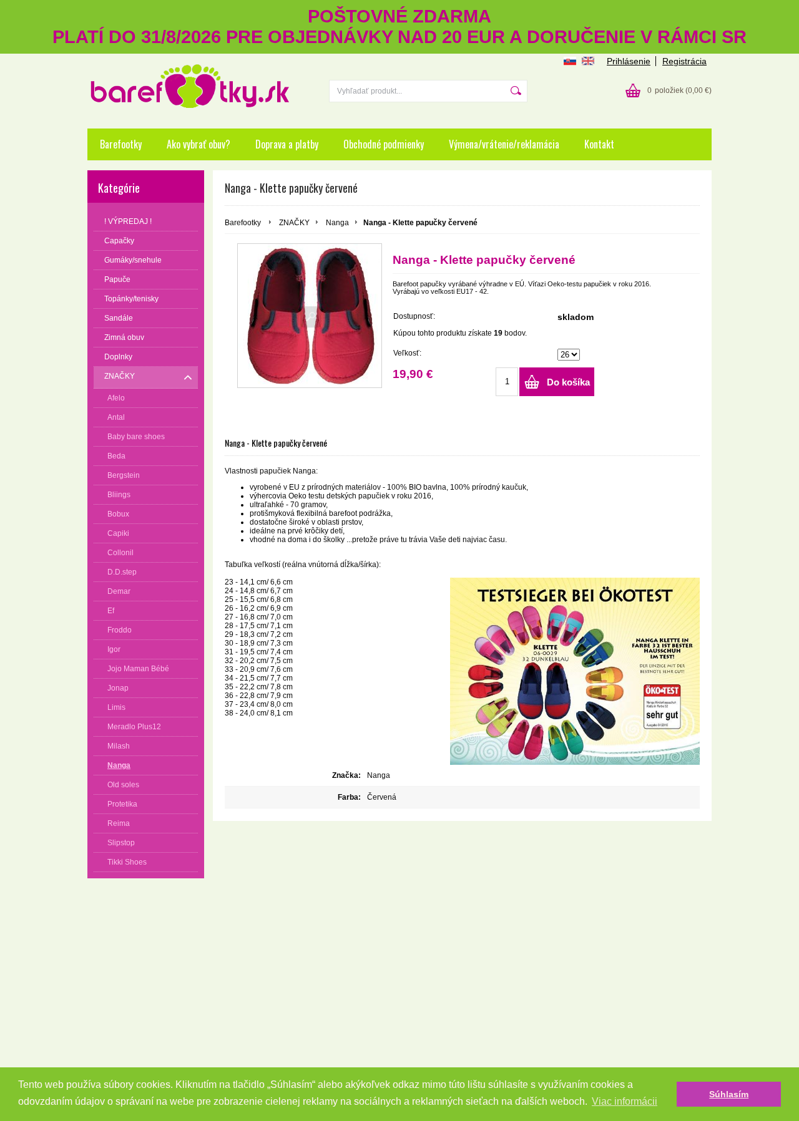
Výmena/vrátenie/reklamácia (504, 144)
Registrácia (684, 61)
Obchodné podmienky (383, 144)
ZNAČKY (294, 222)
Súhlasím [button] (728, 1094)
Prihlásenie (628, 61)
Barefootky (121, 144)
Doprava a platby (286, 144)
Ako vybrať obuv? (198, 144)
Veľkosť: (407, 353)
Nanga (337, 222)
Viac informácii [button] (624, 1101)
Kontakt (599, 144)
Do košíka (568, 382)
